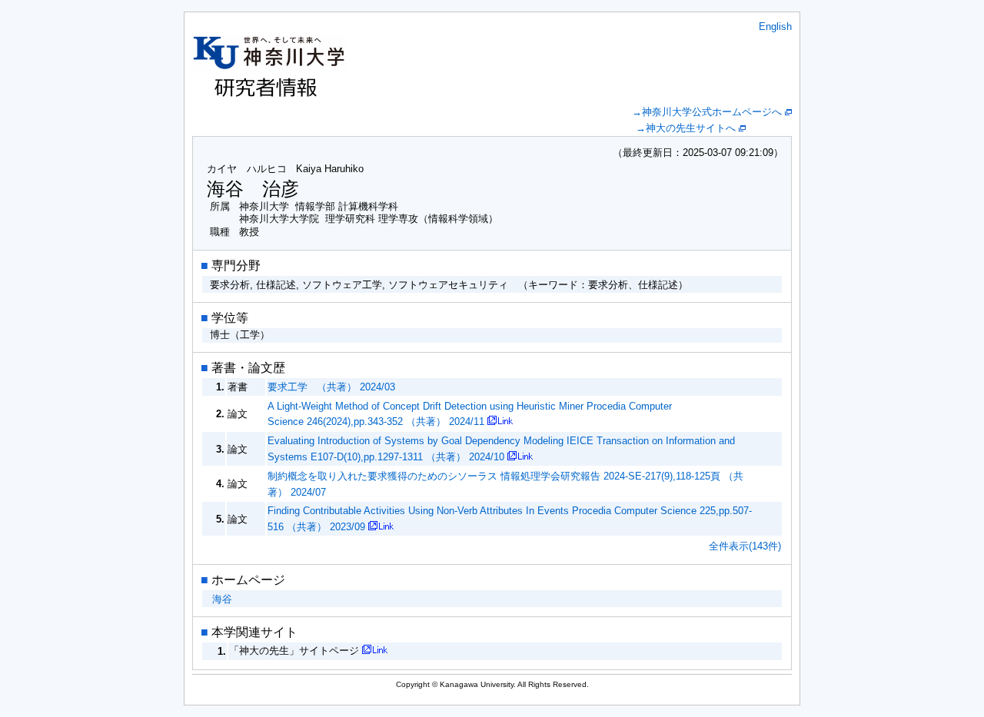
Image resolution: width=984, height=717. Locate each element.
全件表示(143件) (745, 546)
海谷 (222, 599)
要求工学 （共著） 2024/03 (331, 387)
